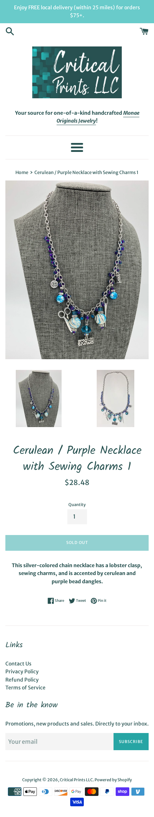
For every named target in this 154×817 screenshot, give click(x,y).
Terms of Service (25, 687)
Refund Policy (22, 680)
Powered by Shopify (113, 779)
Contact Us (18, 663)
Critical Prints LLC (76, 779)
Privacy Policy (22, 671)
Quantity (77, 504)
